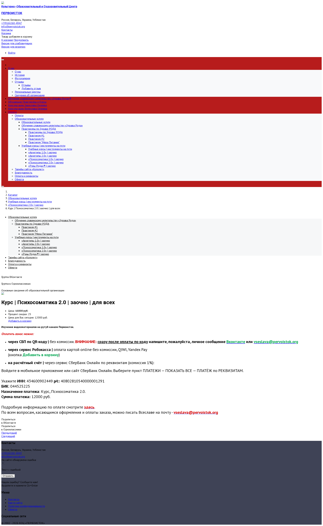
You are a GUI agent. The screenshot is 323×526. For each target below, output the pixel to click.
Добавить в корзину (19, 321)
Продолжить (21, 40)
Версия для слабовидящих (16, 43)
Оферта (12, 509)
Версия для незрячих (13, 46)
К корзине (7, 40)
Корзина (6, 33)
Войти (11, 52)
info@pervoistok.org (13, 26)
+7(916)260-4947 (11, 23)
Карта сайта (15, 502)
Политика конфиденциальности (26, 506)
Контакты (7, 29)
